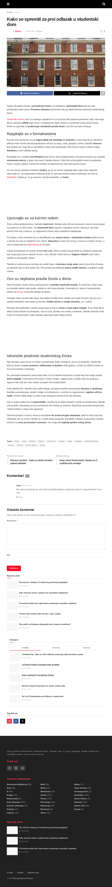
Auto (9, 788)
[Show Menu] (8, 4)
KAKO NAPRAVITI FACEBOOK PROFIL (38, 675)
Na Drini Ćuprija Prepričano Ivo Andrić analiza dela (43, 686)
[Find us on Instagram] (9, 721)
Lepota (10, 813)
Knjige (10, 795)
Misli (43, 784)
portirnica (51, 441)
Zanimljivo (79, 795)
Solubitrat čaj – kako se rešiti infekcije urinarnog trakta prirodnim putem (52, 654)
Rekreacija (45, 806)
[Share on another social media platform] (103, 93)
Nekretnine (46, 791)
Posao (17, 12)
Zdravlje (78, 802)
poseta (62, 441)
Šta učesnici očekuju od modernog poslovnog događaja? (43, 582)
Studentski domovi (16, 119)
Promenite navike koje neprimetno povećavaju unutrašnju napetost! (47, 603)
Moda (43, 788)
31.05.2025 (30, 31)
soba (70, 441)
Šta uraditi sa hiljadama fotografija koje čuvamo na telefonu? (45, 624)
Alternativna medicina (17, 784)
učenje (20, 445)
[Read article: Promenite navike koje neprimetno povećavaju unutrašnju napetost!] (12, 606)
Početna (10, 12)
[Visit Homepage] (56, 4)
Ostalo (44, 795)
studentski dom (91, 441)
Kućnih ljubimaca (15, 806)
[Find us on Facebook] (16, 721)
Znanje (77, 809)
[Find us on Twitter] (22, 721)
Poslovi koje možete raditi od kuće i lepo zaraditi (40, 614)
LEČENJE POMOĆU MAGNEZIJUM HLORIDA (40, 665)
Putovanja (45, 802)
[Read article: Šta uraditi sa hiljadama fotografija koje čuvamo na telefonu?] (12, 627)
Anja (18, 485)
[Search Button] (103, 4)
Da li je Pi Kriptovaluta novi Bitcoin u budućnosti (42, 696)
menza (41, 441)
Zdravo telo (79, 806)
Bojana (18, 31)
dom (24, 441)
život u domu (31, 445)
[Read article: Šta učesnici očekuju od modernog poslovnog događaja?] (12, 585)
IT (8, 791)
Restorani (45, 809)
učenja (20, 292)
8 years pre (28, 486)
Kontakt (20, 873)
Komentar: (12, 520)
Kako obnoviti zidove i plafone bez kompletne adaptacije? (43, 593)
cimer (17, 441)
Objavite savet (33, 873)
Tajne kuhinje (80, 788)
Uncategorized (81, 791)
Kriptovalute (12, 798)
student (78, 441)
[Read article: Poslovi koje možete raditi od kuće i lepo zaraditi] (12, 616)
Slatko (77, 784)
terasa (11, 445)
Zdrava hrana (80, 798)
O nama (10, 873)
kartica (32, 441)
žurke (42, 445)
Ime (8, 555)
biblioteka (11, 177)
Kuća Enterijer (13, 802)
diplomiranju (33, 244)
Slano (43, 813)
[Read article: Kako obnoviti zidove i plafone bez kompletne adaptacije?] (12, 595)
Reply (21, 497)
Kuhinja (10, 809)
